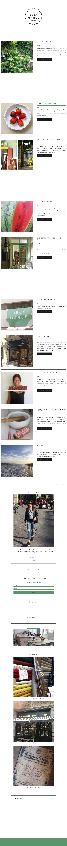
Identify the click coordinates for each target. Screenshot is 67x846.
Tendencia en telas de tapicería (33, 698)
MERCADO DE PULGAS (33, 787)
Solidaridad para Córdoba (49, 140)
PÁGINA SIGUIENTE (7, 484)
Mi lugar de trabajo (46, 299)
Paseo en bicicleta (45, 336)
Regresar (41, 446)
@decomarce (37, 617)
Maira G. (43, 842)
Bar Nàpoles (33, 742)
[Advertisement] (33, 89)
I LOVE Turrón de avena (47, 373)
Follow (33, 560)
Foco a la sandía (44, 201)
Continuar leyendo (44, 59)
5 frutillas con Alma (46, 103)
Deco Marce (29, 842)
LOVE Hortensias (44, 42)
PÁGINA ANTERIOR (60, 484)
